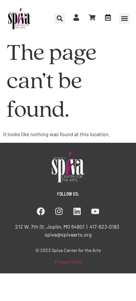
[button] (124, 18)
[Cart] (92, 17)
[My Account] (76, 17)
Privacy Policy (68, 261)
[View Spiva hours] (108, 17)
